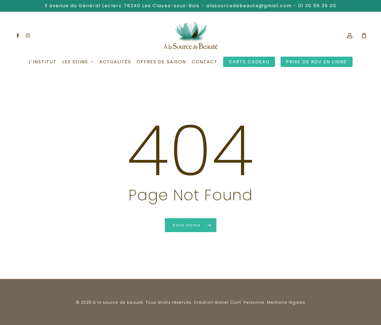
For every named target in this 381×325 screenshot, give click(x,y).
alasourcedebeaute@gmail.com (249, 6)
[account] (349, 35)
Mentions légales (286, 302)
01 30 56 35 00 (317, 6)
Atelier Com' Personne (239, 302)
